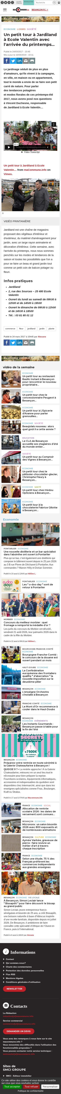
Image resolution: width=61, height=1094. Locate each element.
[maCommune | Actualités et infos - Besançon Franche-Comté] (21, 10)
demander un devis (19, 1031)
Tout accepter (12, 1086)
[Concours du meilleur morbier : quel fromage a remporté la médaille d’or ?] (30, 605)
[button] (54, 2)
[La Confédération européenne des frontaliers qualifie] (11, 671)
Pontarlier (10, 549)
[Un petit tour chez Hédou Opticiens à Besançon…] (11, 491)
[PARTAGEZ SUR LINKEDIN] (19, 61)
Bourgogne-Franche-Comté (37, 649)
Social (47, 805)
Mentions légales (14, 978)
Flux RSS (10, 974)
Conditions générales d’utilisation (23, 982)
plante (51, 328)
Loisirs (21, 29)
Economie (10, 29)
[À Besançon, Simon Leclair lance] (30, 883)
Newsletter (14, 988)
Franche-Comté (30, 703)
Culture (39, 837)
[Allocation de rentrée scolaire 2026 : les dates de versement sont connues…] (11, 809)
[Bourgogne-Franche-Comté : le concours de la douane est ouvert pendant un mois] (11, 652)
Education (28, 438)
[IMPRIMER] (32, 61)
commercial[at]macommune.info (19, 1024)
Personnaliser (50, 1086)
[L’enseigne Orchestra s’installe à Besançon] (11, 692)
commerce (10, 328)
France (26, 805)
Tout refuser (31, 1086)
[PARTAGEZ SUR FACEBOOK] (7, 61)
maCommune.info (35, 169)
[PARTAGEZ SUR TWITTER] (13, 61)
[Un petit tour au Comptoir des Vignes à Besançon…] (11, 457)
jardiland (31, 328)
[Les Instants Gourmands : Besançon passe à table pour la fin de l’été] (11, 722)
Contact (10, 959)
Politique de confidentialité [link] (30, 1091)
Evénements (41, 721)
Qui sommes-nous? (16, 963)
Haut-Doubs (29, 667)
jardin (42, 328)
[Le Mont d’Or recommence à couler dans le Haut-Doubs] (11, 707)
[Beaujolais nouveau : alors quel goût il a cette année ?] (11, 427)
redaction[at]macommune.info (18, 1016)
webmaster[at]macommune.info (19, 1054)
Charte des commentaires (19, 967)
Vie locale (33, 897)
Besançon (27, 689)
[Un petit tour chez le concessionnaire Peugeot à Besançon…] (11, 395)
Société (31, 29)
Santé (37, 487)
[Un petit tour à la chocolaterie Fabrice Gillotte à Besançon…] (11, 505)
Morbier (8, 619)
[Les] (11, 585)
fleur (21, 328)
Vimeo (8, 174)
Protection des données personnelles (25, 970)
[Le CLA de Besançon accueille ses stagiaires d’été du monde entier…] (11, 441)
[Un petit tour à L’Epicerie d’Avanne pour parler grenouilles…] (11, 411)
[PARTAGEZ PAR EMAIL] (26, 61)
